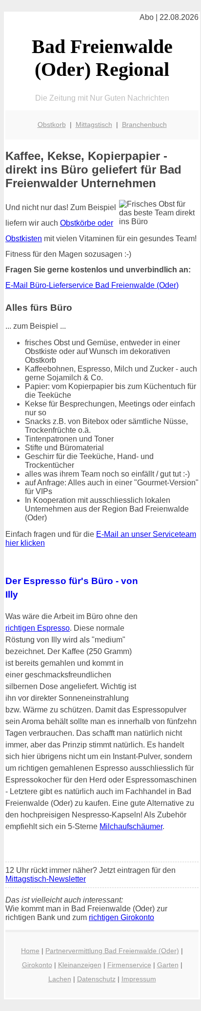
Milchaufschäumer (131, 826)
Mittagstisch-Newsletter (45, 879)
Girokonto (37, 965)
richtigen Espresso (37, 628)
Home (30, 951)
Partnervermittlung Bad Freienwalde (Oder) (112, 951)
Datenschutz (96, 979)
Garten (168, 965)
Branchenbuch (144, 124)
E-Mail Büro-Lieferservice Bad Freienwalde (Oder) (92, 285)
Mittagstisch (94, 124)
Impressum (138, 979)
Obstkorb (52, 124)
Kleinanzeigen (79, 965)
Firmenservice (129, 965)
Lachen (59, 979)
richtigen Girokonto (121, 917)
